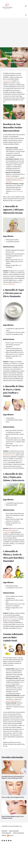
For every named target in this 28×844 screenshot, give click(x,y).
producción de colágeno (12, 178)
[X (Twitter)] (4, 840)
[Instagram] (8, 840)
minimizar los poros (9, 454)
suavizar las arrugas (17, 191)
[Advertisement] (14, 33)
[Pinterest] (6, 840)
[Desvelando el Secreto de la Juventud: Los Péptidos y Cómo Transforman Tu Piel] (14, 767)
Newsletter (4, 831)
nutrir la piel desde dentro (13, 701)
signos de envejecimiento (12, 619)
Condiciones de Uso (6, 833)
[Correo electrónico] (10, 840)
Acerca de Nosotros (14, 831)
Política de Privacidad (18, 833)
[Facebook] (2, 840)
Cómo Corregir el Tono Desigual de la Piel (13, 797)
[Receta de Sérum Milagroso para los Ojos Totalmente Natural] (14, 807)
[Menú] (25, 6)
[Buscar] (25, 15)
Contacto (4, 835)
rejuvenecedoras (7, 81)
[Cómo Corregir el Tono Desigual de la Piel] (14, 788)
